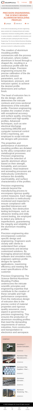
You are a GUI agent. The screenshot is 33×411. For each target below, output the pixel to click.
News (3, 5)
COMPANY (6, 339)
